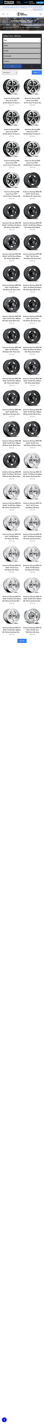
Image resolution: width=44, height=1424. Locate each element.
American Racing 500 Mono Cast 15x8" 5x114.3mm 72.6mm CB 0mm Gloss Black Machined (32, 101)
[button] (4, 1419)
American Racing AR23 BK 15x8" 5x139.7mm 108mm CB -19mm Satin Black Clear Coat (11, 381)
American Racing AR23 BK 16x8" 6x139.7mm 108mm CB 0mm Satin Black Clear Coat (11, 444)
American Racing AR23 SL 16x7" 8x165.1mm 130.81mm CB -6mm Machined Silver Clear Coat (32, 632)
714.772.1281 (37, 7)
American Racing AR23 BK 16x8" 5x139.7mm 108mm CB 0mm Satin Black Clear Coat (32, 413)
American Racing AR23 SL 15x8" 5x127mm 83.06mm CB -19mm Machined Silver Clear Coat (11, 599)
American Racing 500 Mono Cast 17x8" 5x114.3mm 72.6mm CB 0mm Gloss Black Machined (11, 164)
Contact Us (23, 7)
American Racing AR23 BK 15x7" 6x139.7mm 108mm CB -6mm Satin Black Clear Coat (11, 319)
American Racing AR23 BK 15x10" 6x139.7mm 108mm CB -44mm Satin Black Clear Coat (11, 257)
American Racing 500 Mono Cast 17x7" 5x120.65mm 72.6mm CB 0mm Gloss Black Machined (32, 132)
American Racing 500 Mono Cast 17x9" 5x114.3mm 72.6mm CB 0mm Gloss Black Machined (11, 195)
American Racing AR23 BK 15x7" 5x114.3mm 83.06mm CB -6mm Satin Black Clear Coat (32, 257)
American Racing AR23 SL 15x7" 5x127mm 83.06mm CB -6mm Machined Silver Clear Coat (32, 537)
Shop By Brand (37, 9)
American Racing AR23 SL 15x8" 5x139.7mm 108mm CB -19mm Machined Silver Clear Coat (32, 599)
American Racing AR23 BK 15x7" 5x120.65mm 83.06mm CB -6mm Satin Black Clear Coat (11, 288)
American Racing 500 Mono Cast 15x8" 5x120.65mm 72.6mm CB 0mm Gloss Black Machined (11, 132)
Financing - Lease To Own (11, 7)
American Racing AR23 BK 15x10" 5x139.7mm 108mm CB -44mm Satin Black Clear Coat (32, 226)
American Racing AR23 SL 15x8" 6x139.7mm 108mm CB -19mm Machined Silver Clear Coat (11, 631)
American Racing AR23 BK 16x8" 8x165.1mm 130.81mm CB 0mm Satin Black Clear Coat (32, 444)
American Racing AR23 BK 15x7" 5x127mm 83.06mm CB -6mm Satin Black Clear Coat (32, 288)
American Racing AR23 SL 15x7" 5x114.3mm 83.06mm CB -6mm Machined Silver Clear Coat (32, 507)
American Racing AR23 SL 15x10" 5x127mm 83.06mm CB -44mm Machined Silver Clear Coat (32, 475)
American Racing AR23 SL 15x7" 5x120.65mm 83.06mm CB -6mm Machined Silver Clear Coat (11, 538)
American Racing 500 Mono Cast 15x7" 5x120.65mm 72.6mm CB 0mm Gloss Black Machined (11, 101)
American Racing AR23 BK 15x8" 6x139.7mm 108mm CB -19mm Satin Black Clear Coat (32, 381)
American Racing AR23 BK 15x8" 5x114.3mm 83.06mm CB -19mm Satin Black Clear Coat (32, 319)
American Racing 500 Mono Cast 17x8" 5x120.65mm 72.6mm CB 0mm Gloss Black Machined (32, 164)
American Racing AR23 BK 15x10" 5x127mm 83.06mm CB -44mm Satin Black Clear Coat (11, 226)
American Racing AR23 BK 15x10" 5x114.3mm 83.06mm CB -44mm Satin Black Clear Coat (32, 195)
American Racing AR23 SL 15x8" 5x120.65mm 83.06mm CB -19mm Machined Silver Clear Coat (32, 569)
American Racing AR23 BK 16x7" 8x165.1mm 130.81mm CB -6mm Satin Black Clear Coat (11, 413)
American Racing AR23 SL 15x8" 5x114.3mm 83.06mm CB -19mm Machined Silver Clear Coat (11, 569)
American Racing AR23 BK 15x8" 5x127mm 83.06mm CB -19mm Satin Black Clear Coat (32, 350)
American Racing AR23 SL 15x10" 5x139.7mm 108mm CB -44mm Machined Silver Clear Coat (11, 506)
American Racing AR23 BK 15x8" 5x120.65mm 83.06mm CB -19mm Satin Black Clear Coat (11, 350)
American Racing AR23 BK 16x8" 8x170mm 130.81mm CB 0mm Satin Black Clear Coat (11, 475)
